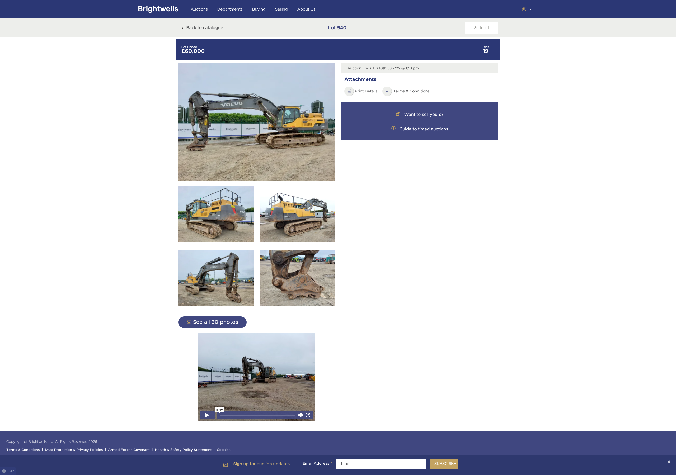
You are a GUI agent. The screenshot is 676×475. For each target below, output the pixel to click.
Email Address (317, 463)
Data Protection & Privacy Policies (74, 450)
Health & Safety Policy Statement (183, 450)
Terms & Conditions (411, 91)
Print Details (366, 91)
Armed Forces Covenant (129, 450)
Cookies (224, 450)
